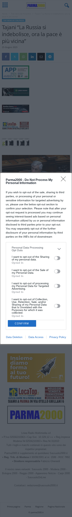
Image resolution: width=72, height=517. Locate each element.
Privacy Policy (57, 337)
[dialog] (36, 258)
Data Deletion (14, 337)
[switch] (57, 258)
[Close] (64, 180)
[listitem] (36, 249)
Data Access (35, 337)
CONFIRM (22, 323)
